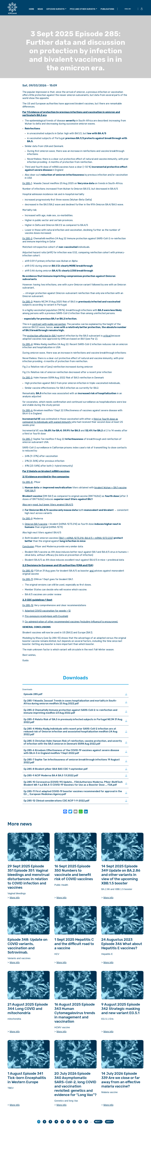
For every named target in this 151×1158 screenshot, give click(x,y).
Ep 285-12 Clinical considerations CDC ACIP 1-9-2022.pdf (56, 800)
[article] (29, 866)
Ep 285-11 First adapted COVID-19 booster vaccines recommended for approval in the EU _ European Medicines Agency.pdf (73, 793)
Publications (107, 9)
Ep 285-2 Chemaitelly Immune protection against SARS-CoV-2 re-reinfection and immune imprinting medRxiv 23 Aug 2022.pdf (70, 711)
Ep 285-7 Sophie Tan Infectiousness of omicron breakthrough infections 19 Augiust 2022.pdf (72, 761)
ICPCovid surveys (55, 9)
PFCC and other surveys (82, 9)
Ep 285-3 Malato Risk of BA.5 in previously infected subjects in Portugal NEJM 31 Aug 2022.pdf (73, 721)
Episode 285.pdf (33, 694)
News (40, 9)
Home (31, 9)
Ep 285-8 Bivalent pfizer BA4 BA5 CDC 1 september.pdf (56, 769)
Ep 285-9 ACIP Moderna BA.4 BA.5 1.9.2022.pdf (51, 775)
